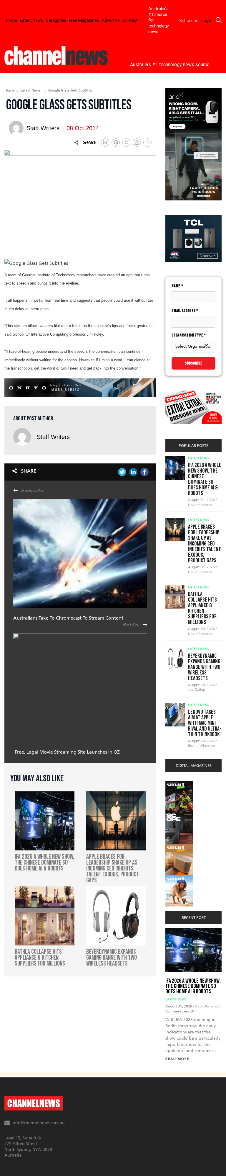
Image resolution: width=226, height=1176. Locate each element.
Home (11, 20)
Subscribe (193, 363)
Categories (56, 20)
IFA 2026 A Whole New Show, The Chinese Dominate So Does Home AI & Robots (204, 479)
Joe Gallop (196, 689)
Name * (177, 285)
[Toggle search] (219, 20)
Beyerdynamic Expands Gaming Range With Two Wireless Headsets (204, 667)
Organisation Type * (189, 335)
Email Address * (185, 310)
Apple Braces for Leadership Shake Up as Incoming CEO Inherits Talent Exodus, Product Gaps (204, 543)
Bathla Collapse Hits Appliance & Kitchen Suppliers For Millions (202, 608)
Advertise (111, 20)
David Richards (200, 505)
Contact (130, 20)
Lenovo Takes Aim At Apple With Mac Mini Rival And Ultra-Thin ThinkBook (204, 723)
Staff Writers (53, 437)
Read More (177, 1059)
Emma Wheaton (201, 746)
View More (177, 784)
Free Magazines (84, 20)
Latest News (31, 20)
